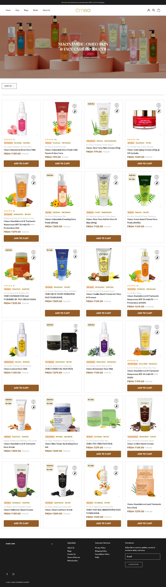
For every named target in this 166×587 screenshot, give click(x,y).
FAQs (97, 557)
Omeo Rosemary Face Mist (99, 369)
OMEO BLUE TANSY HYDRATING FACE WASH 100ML (60, 296)
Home (8, 10)
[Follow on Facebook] (7, 574)
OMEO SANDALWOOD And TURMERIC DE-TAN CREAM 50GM (20, 298)
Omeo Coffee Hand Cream (140, 444)
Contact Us (71, 554)
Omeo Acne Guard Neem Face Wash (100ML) (142, 221)
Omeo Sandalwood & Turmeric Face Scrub (19, 445)
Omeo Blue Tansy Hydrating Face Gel (61, 445)
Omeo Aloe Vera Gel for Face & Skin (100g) (101, 221)
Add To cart (21, 163)
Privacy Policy (100, 548)
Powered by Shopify (22, 582)
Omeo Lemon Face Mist (15, 369)
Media (35, 10)
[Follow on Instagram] (13, 574)
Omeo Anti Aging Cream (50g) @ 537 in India (143, 151)
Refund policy (72, 560)
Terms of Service (73, 557)
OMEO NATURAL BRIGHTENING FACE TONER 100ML (103, 511)
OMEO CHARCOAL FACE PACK (59, 369)
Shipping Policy (101, 551)
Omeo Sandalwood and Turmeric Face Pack (144, 506)
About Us (46, 10)
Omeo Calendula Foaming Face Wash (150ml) (60, 221)
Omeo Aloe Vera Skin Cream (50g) (103, 148)
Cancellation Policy (102, 554)
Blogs (26, 10)
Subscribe (134, 564)
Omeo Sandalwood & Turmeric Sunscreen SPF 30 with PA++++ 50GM (143, 374)
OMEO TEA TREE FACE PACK (99, 444)
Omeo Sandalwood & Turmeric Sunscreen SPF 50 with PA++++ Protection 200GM (143, 299)
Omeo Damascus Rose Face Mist (20, 150)
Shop (17, 10)
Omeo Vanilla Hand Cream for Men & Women (103, 296)
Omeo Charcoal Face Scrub (59, 510)
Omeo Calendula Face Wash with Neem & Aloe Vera (61, 151)
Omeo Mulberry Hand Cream (18, 510)
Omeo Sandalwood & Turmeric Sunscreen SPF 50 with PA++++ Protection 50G (19, 224)
